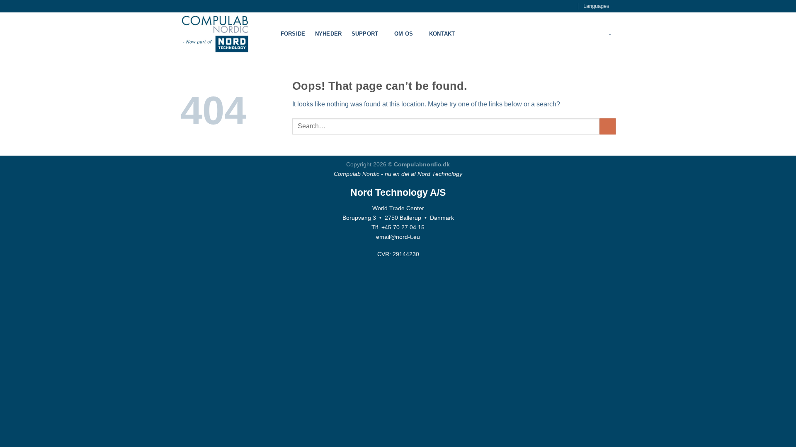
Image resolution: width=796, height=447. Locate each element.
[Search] (589, 33)
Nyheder (328, 34)
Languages (596, 6)
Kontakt (442, 34)
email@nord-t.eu (398, 236)
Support (365, 34)
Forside (293, 34)
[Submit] (607, 126)
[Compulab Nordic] (221, 33)
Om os (403, 34)
